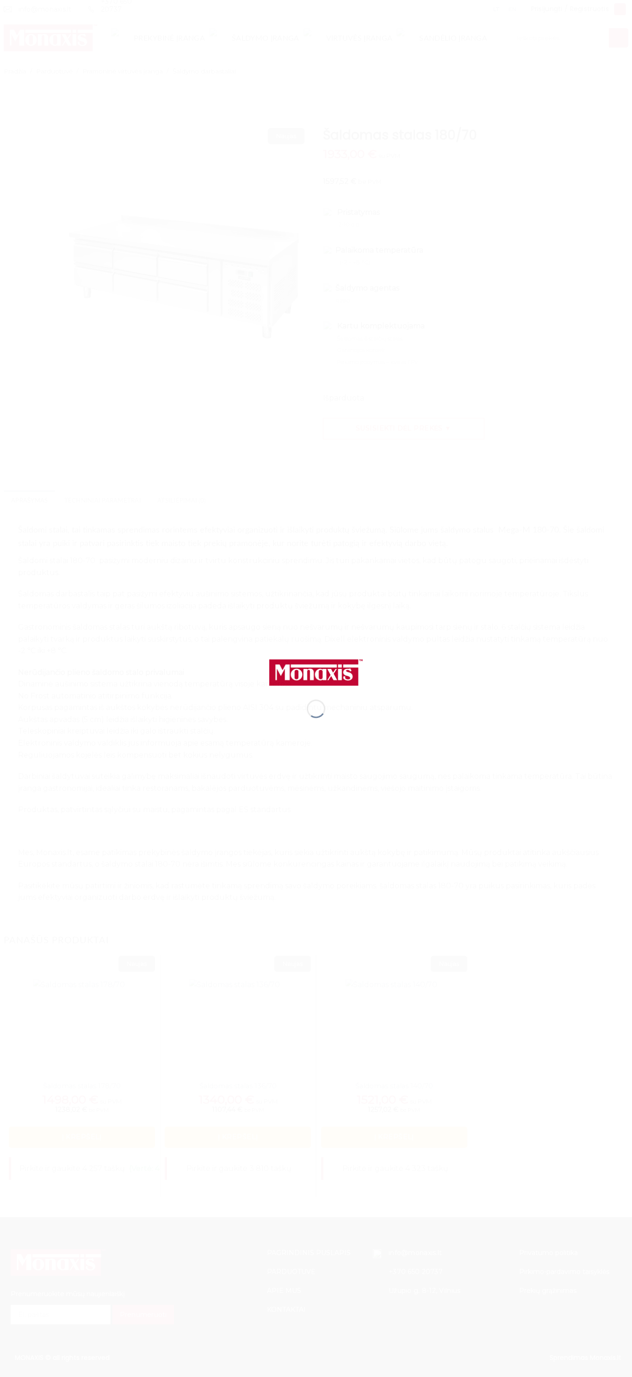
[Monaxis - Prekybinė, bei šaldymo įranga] (316, 671)
